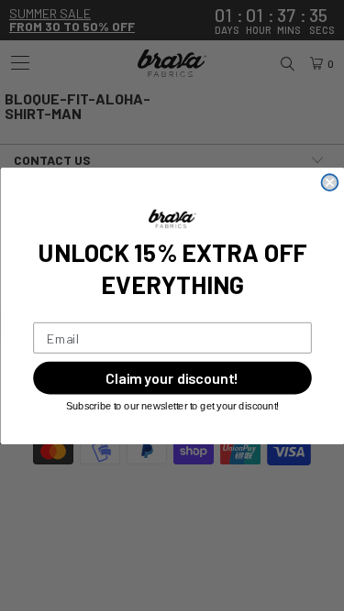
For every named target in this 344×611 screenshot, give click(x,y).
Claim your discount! (172, 377)
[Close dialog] (329, 182)
